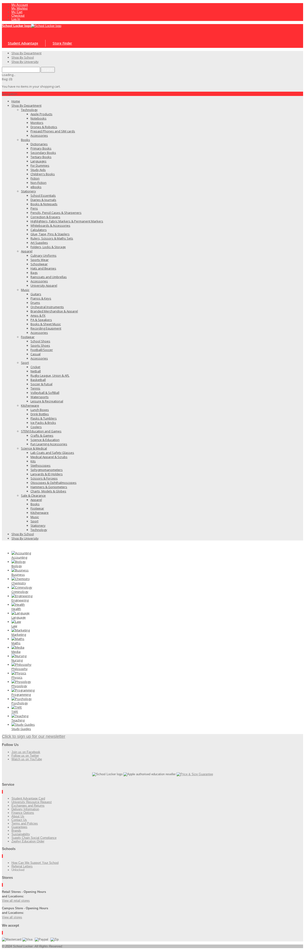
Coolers (36, 427)
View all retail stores (16, 900)
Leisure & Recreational (46, 401)
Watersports (39, 397)
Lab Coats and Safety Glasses (52, 452)
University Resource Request (31, 802)
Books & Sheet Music (45, 324)
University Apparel (43, 285)
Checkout (18, 15)
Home (15, 101)
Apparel (26, 251)
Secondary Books (43, 152)
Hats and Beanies (43, 268)
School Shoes (40, 341)
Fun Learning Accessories (48, 444)
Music (25, 290)
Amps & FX (38, 315)
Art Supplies (39, 242)
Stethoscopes (40, 465)
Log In (15, 19)
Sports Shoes (40, 345)
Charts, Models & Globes (48, 491)
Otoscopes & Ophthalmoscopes (53, 482)
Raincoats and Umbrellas (48, 277)
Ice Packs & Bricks (43, 422)
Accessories (39, 135)
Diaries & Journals (43, 200)
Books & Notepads (43, 204)
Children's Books (42, 174)
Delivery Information (25, 809)
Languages (38, 161)
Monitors (36, 122)
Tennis (35, 388)
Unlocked (17, 870)
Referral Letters (22, 866)
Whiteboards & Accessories (50, 225)
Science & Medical (34, 448)
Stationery (28, 191)
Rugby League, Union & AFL (49, 375)
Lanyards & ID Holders (46, 474)
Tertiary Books (40, 157)
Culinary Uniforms (43, 255)
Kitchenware (30, 405)
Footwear (28, 337)
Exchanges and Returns (28, 805)
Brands (16, 830)
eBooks (35, 187)
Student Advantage (23, 43)
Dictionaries (39, 144)
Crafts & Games (41, 435)
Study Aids (38, 170)
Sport (25, 362)
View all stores (12, 917)
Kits (33, 461)
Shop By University (25, 538)
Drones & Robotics (43, 127)
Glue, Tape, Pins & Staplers (50, 234)
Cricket (35, 367)
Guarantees (19, 827)
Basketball (38, 380)
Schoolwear (39, 264)
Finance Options (22, 813)
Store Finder (62, 43)
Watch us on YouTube (26, 759)
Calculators (38, 230)
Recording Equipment (45, 328)
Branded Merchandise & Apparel (54, 311)
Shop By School (22, 534)
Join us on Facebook (25, 752)
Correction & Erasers (45, 217)
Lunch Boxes (39, 410)
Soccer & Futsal (41, 384)
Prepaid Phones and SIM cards (52, 131)
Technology (29, 110)
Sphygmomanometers (46, 470)
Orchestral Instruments (47, 307)
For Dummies (39, 165)
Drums (35, 302)
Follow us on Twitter (25, 755)
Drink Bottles (39, 414)
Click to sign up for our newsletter (33, 736)
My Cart (16, 12)
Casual (35, 354)
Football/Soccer (41, 350)
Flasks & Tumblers (43, 418)
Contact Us (19, 820)
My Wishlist (19, 8)
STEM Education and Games (41, 431)
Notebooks (38, 118)
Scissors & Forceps (44, 478)
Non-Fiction (38, 182)
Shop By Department (26, 105)
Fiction (35, 178)
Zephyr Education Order (27, 841)
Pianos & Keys (40, 298)
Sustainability (20, 834)
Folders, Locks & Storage (48, 247)
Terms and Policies (24, 823)
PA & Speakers (41, 320)
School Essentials (43, 195)
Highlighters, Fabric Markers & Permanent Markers (66, 221)
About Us (17, 816)
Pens (34, 208)
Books (25, 140)
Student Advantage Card (28, 798)
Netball (35, 371)
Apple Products (41, 114)
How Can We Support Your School (35, 863)
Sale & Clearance (33, 495)
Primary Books (40, 148)
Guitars (35, 294)
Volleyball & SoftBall (44, 392)
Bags (34, 272)
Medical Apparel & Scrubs (48, 457)
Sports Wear (39, 260)
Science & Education (45, 440)
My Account (19, 5)
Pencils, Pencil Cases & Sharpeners (55, 212)
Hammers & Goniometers (48, 487)
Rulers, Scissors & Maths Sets (51, 238)
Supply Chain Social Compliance (33, 838)
